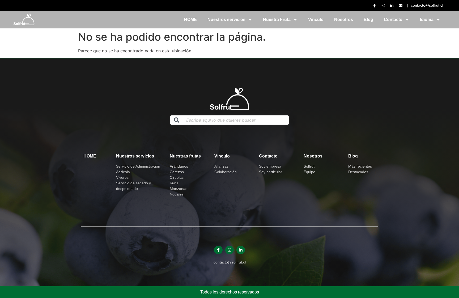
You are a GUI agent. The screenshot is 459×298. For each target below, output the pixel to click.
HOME (190, 19)
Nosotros (343, 19)
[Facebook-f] (218, 250)
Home (89, 156)
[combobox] (229, 120)
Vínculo (316, 19)
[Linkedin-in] (240, 250)
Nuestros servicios (226, 19)
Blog (368, 19)
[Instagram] (229, 250)
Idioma (427, 19)
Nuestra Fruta (277, 19)
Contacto (393, 19)
